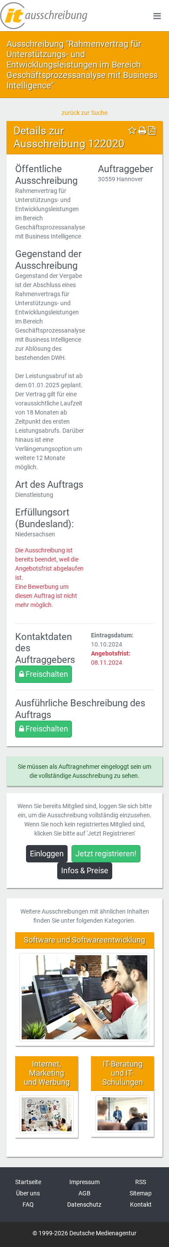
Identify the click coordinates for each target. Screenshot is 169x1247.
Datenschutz (84, 1204)
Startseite (28, 1181)
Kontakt (141, 1204)
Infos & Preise (84, 870)
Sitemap (141, 1193)
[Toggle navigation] (157, 16)
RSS (140, 1181)
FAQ (28, 1204)
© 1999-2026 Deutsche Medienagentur (84, 1233)
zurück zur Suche (84, 112)
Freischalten (46, 674)
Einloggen (47, 853)
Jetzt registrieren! (105, 853)
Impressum (84, 1181)
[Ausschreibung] (44, 15)
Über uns (28, 1193)
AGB (84, 1193)
